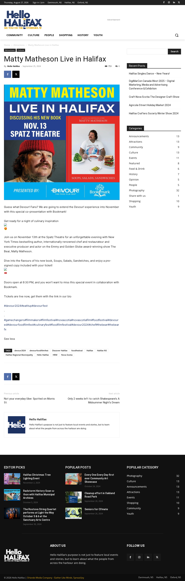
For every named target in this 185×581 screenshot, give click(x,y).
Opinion (134, 179)
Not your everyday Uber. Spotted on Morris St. (29, 400)
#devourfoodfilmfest (20, 324)
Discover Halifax (59, 350)
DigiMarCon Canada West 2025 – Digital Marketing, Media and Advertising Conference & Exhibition (152, 85)
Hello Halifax (13, 66)
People (133, 185)
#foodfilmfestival (60, 324)
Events (133, 158)
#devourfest (40, 305)
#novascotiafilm (81, 320)
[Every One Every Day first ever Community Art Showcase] (73, 479)
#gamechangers (14, 320)
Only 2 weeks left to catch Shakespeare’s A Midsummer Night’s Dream (94, 400)
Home (7, 45)
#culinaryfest (41, 324)
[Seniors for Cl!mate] (73, 513)
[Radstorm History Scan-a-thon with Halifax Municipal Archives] (12, 495)
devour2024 (20, 350)
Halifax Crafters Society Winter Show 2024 (153, 113)
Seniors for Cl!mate (96, 509)
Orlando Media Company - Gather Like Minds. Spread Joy (55, 577)
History (133, 174)
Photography (136, 190)
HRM (55, 354)
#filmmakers (32, 320)
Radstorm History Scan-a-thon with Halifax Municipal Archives (39, 494)
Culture (21, 50)
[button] (176, 35)
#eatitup (26, 305)
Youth (132, 206)
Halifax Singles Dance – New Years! (149, 73)
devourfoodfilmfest (39, 350)
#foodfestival (99, 320)
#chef (92, 324)
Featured (134, 163)
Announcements (139, 136)
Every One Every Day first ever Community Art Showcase (99, 478)
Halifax (90, 350)
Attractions (19, 45)
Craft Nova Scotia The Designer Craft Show (154, 96)
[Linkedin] (174, 3)
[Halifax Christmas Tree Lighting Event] (12, 479)
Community (136, 147)
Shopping (135, 201)
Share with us (137, 195)
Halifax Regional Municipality (19, 354)
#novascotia (63, 320)
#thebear (101, 324)
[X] (179, 3)
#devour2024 (12, 305)
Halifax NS (102, 350)
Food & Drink (137, 168)
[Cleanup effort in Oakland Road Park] (73, 497)
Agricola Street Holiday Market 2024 (150, 105)
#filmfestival (48, 320)
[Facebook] (164, 3)
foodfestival (77, 350)
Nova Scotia (66, 354)
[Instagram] (169, 3)
